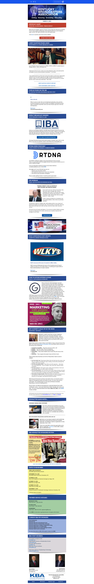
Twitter (54, 394)
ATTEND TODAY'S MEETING (47, 37)
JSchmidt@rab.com (46, 394)
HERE (45, 166)
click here (51, 426)
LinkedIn (59, 394)
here (32, 34)
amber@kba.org (32, 542)
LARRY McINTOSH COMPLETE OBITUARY (47, 83)
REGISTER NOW (47, 215)
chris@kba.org (32, 540)
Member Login (51, 581)
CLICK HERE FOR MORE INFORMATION (47, 137)
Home (33, 581)
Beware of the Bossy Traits (45, 344)
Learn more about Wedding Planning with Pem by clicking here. (47, 464)
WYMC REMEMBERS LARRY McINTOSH (47, 85)
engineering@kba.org (33, 551)
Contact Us (60, 581)
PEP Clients (42, 581)
